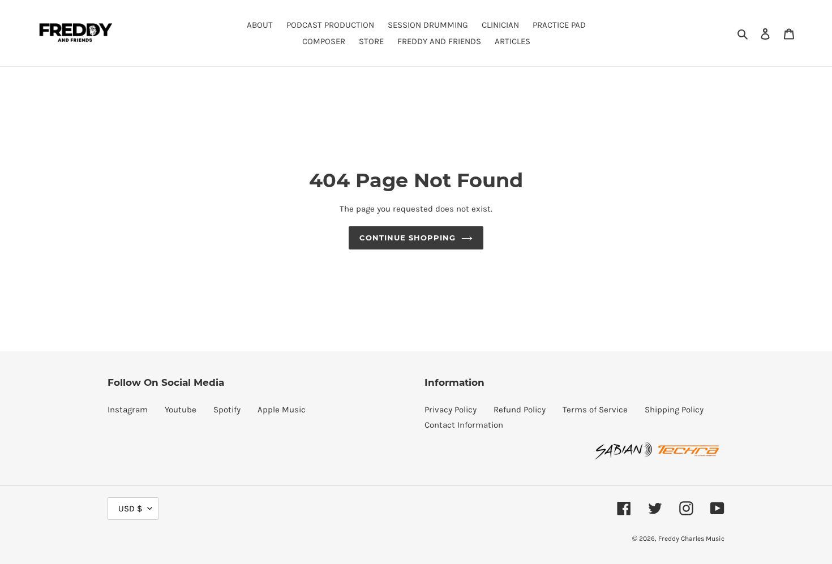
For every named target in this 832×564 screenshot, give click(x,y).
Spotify (227, 409)
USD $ (130, 508)
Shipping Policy (674, 409)
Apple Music (282, 409)
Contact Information (463, 425)
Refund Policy (520, 409)
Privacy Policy (450, 409)
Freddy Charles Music (691, 539)
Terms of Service (595, 409)
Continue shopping (407, 237)
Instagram (128, 409)
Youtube (180, 409)
